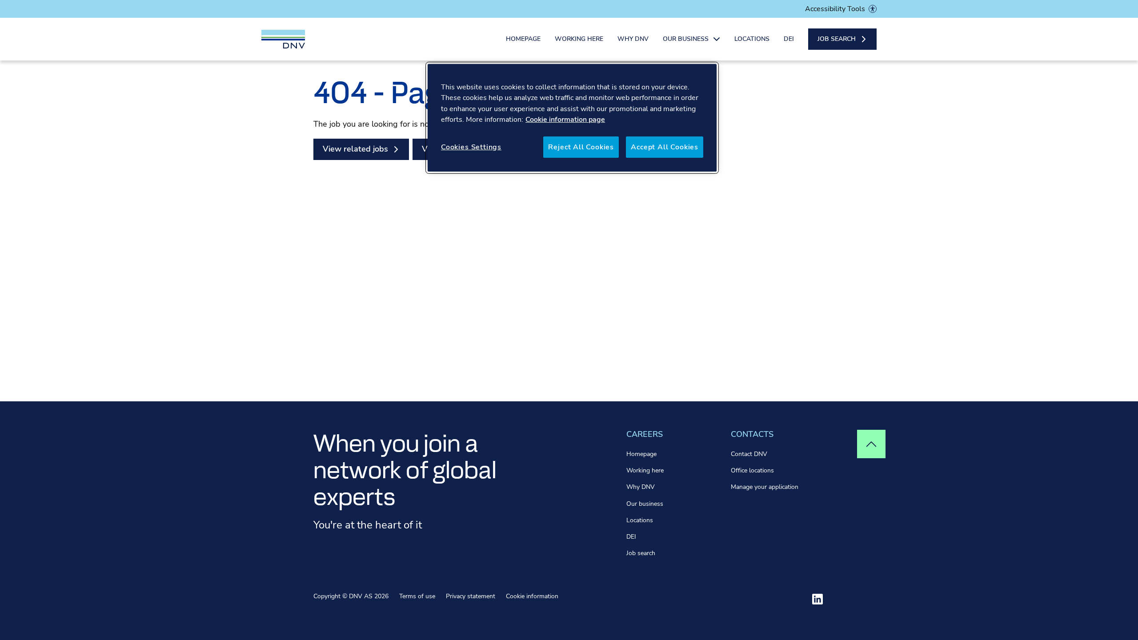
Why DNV (633, 39)
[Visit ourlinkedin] (817, 599)
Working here (579, 39)
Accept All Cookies (664, 147)
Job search (640, 553)
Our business (644, 504)
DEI (789, 39)
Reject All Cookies (581, 147)
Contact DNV (749, 454)
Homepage (523, 39)
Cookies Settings (471, 147)
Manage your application (764, 487)
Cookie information (532, 596)
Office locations (752, 470)
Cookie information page (565, 119)
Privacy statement (470, 596)
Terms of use (417, 596)
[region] (572, 118)
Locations (751, 39)
